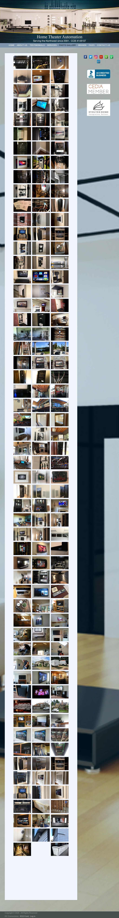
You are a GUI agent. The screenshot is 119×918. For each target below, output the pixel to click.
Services (52, 45)
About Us (22, 45)
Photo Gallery (67, 45)
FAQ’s (92, 45)
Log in (32, 916)
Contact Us (103, 45)
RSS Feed (24, 916)
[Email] (98, 61)
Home (11, 45)
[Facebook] (85, 57)
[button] (22, 62)
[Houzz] (106, 57)
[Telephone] (111, 57)
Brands (82, 45)
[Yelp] (101, 57)
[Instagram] (96, 57)
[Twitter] (90, 57)
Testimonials (37, 45)
